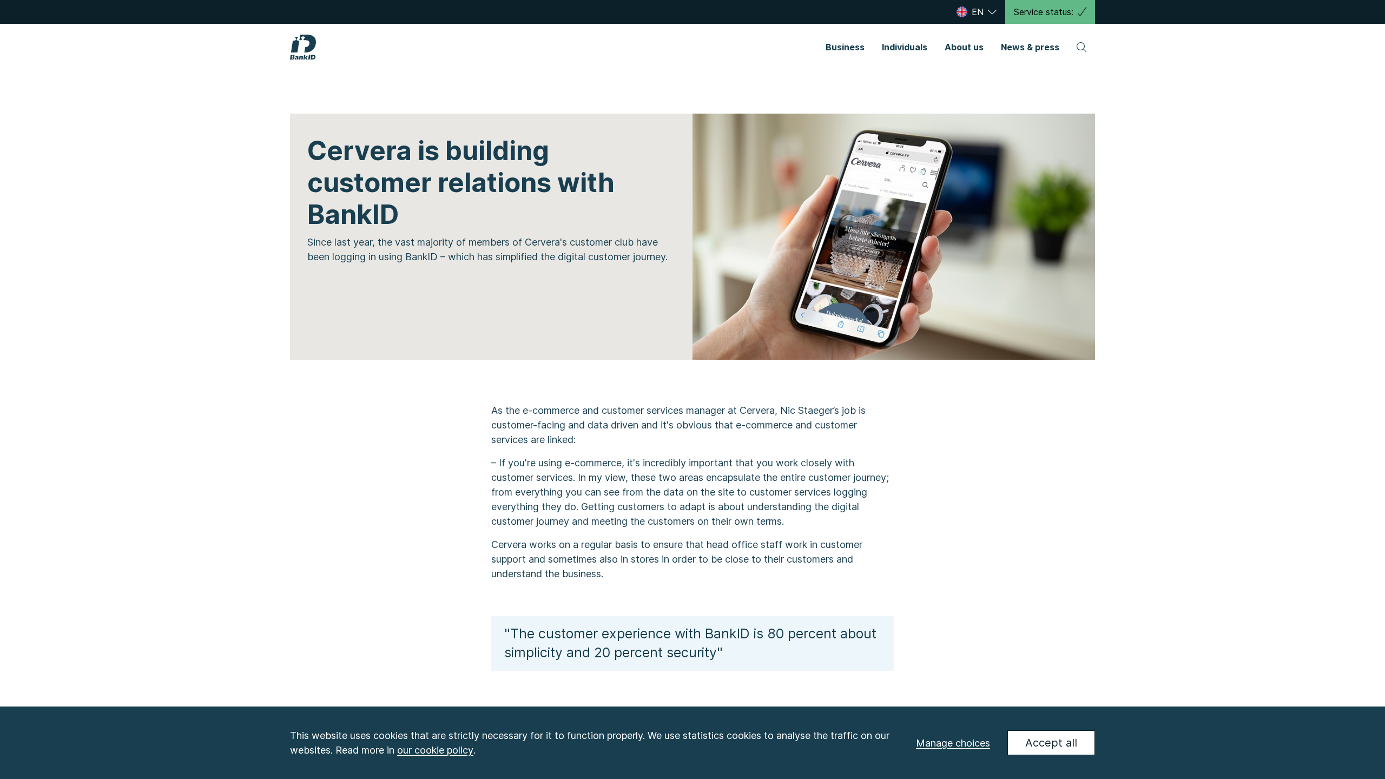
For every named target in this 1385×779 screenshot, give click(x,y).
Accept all (1051, 742)
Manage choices (953, 743)
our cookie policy (435, 750)
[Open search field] (1081, 47)
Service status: (1043, 11)
